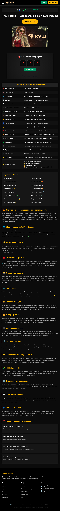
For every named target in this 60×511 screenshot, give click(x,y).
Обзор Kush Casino (9, 178)
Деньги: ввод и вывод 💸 (11, 195)
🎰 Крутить (30, 69)
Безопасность (25, 491)
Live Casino (4, 494)
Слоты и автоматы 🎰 (10, 185)
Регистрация (53, 2)
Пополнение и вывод (26, 489)
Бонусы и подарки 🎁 (37, 181)
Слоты (3, 491)
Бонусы (3, 489)
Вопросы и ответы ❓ (37, 202)
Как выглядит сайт (36, 178)
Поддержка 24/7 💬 (36, 199)
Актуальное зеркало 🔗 (37, 192)
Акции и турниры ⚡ (9, 188)
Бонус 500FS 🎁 (30, 21)
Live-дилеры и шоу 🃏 (37, 185)
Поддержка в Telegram (48, 488)
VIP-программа (25, 494)
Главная (4, 486)
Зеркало (23, 486)
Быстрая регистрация (10, 181)
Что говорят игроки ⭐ (10, 202)
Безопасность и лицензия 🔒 (12, 199)
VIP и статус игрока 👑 (37, 188)
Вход (44, 2)
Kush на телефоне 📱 (10, 192)
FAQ (22, 497)
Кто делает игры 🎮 (36, 195)
